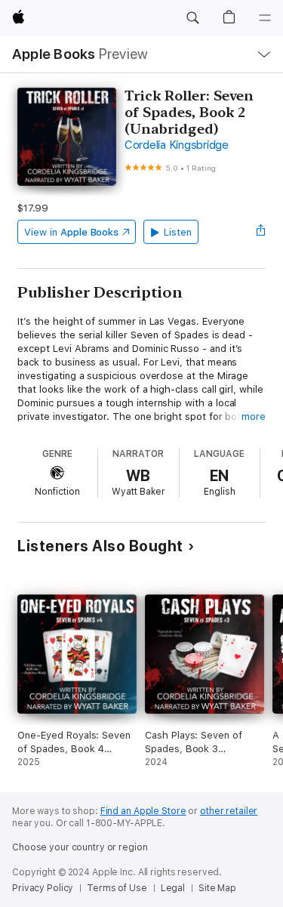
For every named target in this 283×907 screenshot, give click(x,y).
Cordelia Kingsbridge (177, 145)
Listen (178, 232)
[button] (192, 18)
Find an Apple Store (143, 811)
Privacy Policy (42, 888)
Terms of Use (117, 888)
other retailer (228, 811)
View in (71, 232)
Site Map (217, 888)
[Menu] (265, 18)
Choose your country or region (80, 847)
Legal (173, 888)
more (253, 416)
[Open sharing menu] (261, 232)
